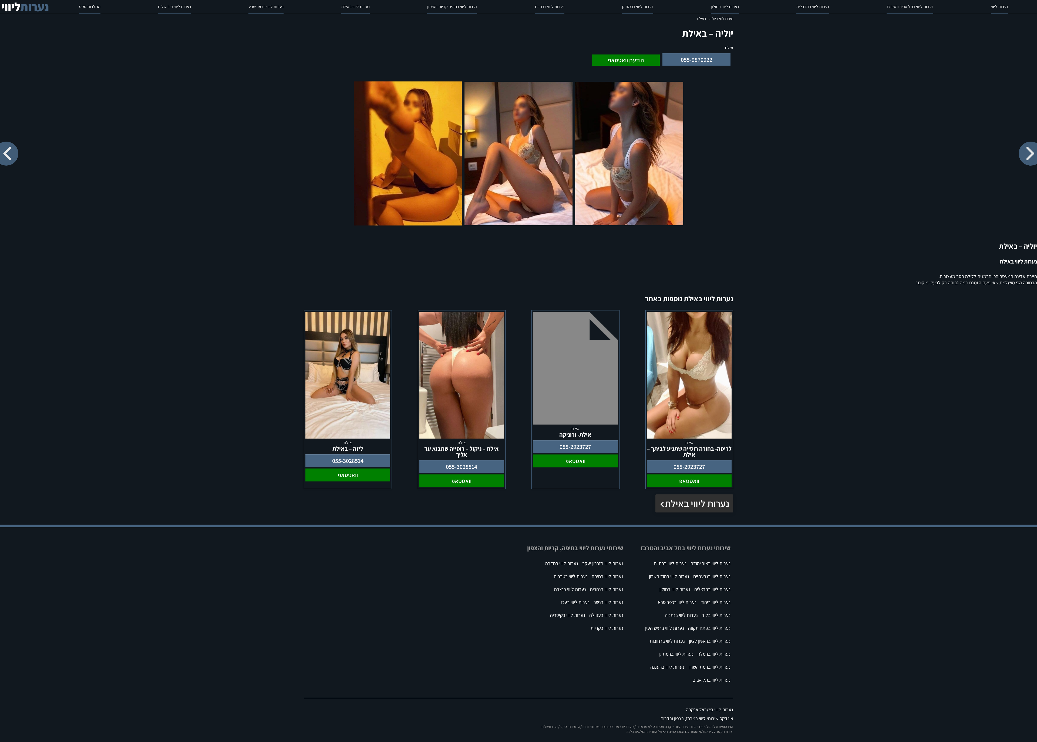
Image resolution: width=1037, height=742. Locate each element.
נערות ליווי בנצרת (570, 589)
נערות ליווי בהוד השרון (669, 576)
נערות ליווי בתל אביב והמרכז (910, 6)
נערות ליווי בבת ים (549, 6)
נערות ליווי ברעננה (667, 667)
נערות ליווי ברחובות (667, 641)
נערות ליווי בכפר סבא (677, 602)
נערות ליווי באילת (355, 6)
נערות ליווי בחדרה (561, 563)
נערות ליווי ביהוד (715, 602)
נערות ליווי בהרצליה (812, 6)
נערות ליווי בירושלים (174, 6)
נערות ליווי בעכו (575, 602)
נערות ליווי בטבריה (571, 576)
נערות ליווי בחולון (725, 6)
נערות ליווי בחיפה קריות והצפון (452, 6)
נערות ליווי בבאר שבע (266, 6)
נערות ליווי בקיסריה (567, 615)
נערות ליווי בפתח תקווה (709, 628)
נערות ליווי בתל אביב (711, 680)
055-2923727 (689, 466)
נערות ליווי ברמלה (714, 654)
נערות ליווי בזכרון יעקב (602, 563)
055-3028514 (461, 466)
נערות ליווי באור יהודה (710, 563)
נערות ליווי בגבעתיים (711, 576)
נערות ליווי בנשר (608, 602)
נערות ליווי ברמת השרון (709, 667)
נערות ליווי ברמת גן (637, 6)
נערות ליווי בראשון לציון (709, 641)
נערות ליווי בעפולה (606, 615)
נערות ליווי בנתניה (681, 615)
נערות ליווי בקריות (607, 628)
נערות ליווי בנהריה (606, 589)
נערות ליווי (999, 6)
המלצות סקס (89, 6)
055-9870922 (696, 59)
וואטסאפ (689, 481)
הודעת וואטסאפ (626, 60)
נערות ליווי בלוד (716, 615)
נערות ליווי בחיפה (607, 576)
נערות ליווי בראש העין (664, 628)
